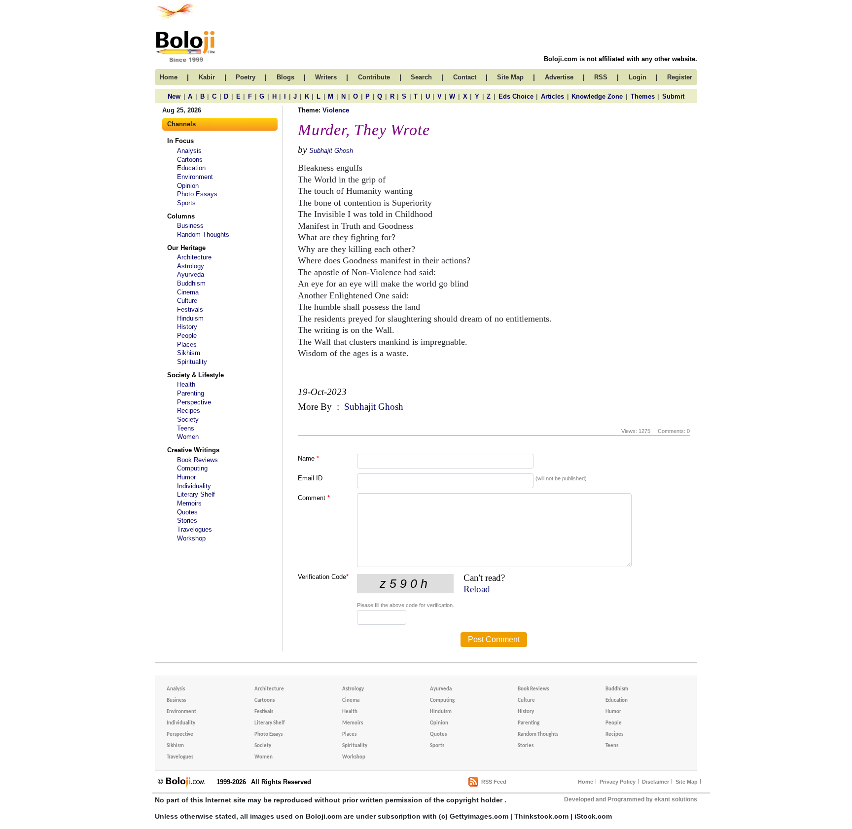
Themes (643, 96)
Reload (476, 589)
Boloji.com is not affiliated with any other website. (620, 59)
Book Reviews (197, 460)
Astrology (190, 266)
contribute (374, 77)
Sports (186, 203)
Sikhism (188, 353)
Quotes (187, 512)
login (637, 77)
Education (191, 168)
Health (186, 384)
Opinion (188, 185)
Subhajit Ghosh (331, 150)
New (174, 96)
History (187, 326)
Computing (192, 468)
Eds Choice (515, 96)
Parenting (190, 393)
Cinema (188, 292)
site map (510, 77)
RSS (600, 77)
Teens (185, 428)
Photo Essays (197, 194)
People (187, 335)
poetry (245, 77)
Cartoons (190, 159)
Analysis (189, 150)
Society (188, 419)
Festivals (190, 309)
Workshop (191, 538)
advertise (559, 77)
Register (679, 77)
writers (326, 77)
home (169, 77)
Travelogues (194, 529)
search (421, 77)
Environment (195, 176)
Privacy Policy (618, 782)
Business (190, 225)
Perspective (194, 402)
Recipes (188, 410)
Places (187, 344)
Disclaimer (655, 782)
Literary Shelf (196, 494)
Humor (186, 477)
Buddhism (191, 283)
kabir (207, 77)
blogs (285, 77)
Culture (187, 300)
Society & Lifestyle (195, 375)
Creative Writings (193, 450)
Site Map (686, 782)
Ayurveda (190, 274)
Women (188, 436)
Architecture (194, 257)
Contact (464, 77)
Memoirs (189, 503)
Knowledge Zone (597, 96)
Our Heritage (186, 248)
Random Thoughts (203, 234)
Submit (673, 96)
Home (585, 782)
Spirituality (192, 361)
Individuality (194, 486)
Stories (187, 520)
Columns (181, 216)
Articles (552, 96)
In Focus (180, 140)
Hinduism (190, 318)
